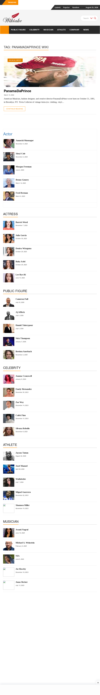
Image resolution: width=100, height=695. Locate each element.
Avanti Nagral (22, 530)
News (86, 29)
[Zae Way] (8, 405)
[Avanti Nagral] (8, 532)
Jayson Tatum (22, 453)
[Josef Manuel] (8, 469)
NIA (18, 556)
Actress (10, 214)
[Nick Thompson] (8, 341)
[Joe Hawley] (8, 572)
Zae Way (20, 402)
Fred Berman (22, 193)
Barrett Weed (22, 222)
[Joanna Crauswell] (8, 379)
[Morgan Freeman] (8, 169)
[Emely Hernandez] (8, 392)
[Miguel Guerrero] (8, 495)
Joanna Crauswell (24, 376)
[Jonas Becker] (8, 585)
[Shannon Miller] (8, 508)
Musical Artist (15, 60)
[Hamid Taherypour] (8, 328)
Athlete (61, 29)
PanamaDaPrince (17, 90)
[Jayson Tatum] (8, 456)
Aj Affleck (20, 312)
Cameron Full (22, 299)
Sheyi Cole (20, 153)
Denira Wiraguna (24, 248)
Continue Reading (14, 109)
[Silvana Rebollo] (8, 431)
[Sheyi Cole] (8, 156)
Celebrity (34, 29)
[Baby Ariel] (8, 264)
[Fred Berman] (8, 196)
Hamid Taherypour (24, 325)
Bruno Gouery (22, 180)
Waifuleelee (21, 479)
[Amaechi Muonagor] (8, 143)
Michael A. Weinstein (25, 543)
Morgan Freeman (24, 167)
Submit (58, 7)
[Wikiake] (4, 30)
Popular (66, 7)
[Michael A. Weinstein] (8, 545)
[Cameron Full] (8, 302)
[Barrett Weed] (8, 225)
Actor (7, 134)
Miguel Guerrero (23, 492)
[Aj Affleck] (8, 315)
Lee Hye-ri (21, 275)
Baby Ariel (20, 261)
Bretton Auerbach (24, 351)
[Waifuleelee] (8, 482)
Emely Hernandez (24, 389)
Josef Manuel (21, 466)
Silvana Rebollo (23, 428)
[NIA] (8, 559)
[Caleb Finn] (8, 418)
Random (75, 7)
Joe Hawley (21, 569)
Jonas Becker (22, 582)
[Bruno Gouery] (8, 183)
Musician (48, 29)
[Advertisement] (51, 121)
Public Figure (18, 29)
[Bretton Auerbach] (8, 354)
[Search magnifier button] (95, 18)
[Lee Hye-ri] (8, 277)
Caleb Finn (21, 415)
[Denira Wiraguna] (8, 251)
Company (74, 29)
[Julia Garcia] (8, 238)
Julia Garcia (21, 235)
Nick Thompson (23, 338)
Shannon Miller (23, 505)
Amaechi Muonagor (25, 140)
